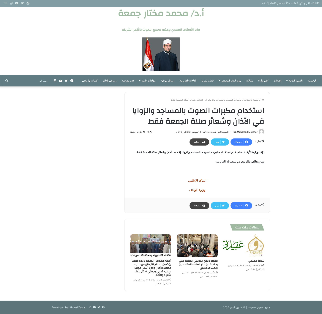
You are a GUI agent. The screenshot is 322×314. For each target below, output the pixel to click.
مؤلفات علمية (148, 80)
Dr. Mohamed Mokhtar (245, 131)
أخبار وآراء (263, 80)
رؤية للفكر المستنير (231, 80)
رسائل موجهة (167, 80)
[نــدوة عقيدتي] (243, 245)
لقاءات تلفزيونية (188, 80)
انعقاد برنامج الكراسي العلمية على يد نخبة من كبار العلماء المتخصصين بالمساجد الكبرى (198, 264)
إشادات (277, 80)
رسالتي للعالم (109, 80)
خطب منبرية (207, 80)
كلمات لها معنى (89, 80)
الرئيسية (312, 80)
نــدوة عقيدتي (256, 260)
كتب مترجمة (128, 80)
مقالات (249, 80)
